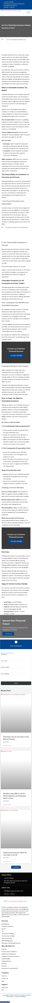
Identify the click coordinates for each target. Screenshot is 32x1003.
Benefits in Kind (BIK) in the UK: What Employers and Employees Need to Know (14, 796)
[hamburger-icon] (28, 12)
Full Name (4, 654)
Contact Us (8, 634)
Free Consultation (16, 646)
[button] (16, 867)
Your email (4, 661)
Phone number (5, 667)
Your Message (5, 674)
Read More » (6, 742)
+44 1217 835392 (16, 356)
